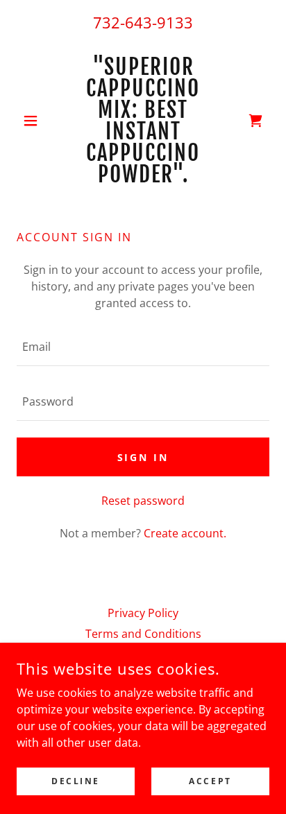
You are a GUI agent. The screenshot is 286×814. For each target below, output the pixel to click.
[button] (36, 121)
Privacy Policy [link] (143, 613)
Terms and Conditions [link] (143, 633)
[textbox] (143, 347)
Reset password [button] (143, 500)
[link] (143, 121)
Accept (210, 781)
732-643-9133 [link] (143, 22)
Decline (75, 781)
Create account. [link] (185, 533)
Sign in (143, 457)
